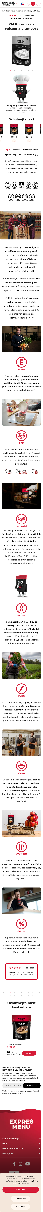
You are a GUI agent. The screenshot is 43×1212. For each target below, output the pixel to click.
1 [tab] (11, 70)
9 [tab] (32, 992)
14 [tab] (14, 995)
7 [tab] (32, 70)
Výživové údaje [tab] (30, 150)
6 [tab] (28, 70)
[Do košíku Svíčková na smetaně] (14, 140)
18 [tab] (28, 995)
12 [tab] (7, 995)
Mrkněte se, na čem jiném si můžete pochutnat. (21, 111)
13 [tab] (11, 995)
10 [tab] (36, 992)
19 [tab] (32, 995)
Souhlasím (21, 1190)
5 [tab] (25, 70)
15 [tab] (18, 995)
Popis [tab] (7, 150)
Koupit (29, 1053)
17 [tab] (25, 995)
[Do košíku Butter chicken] (29, 140)
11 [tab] (39, 992)
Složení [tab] (16, 150)
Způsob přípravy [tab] (13, 154)
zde (26, 1183)
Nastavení (20, 1207)
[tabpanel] (21, 50)
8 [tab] (28, 992)
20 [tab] (36, 995)
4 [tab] (21, 70)
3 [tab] (18, 70)
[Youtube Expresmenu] (27, 1164)
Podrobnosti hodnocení (21, 18)
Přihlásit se (32, 1085)
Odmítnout (21, 1199)
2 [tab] (14, 70)
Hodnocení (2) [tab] (31, 154)
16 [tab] (21, 995)
